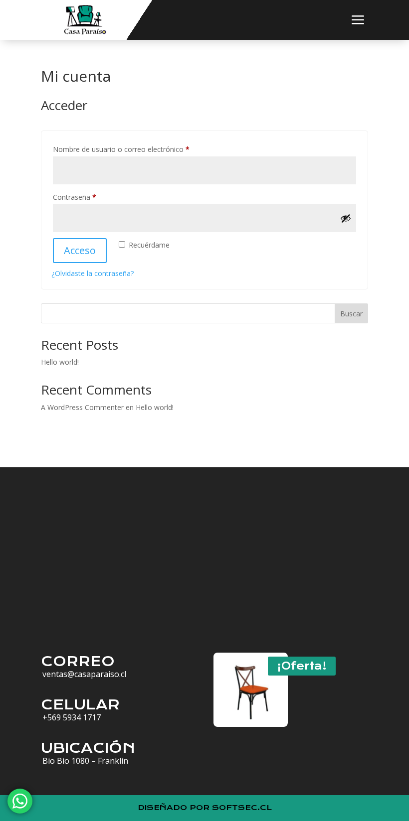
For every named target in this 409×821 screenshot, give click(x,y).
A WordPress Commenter (82, 407)
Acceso (80, 250)
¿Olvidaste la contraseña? (92, 273)
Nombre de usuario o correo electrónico (139, 149)
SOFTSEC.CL (242, 807)
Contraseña (92, 197)
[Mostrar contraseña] (345, 218)
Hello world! (60, 362)
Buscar (351, 313)
